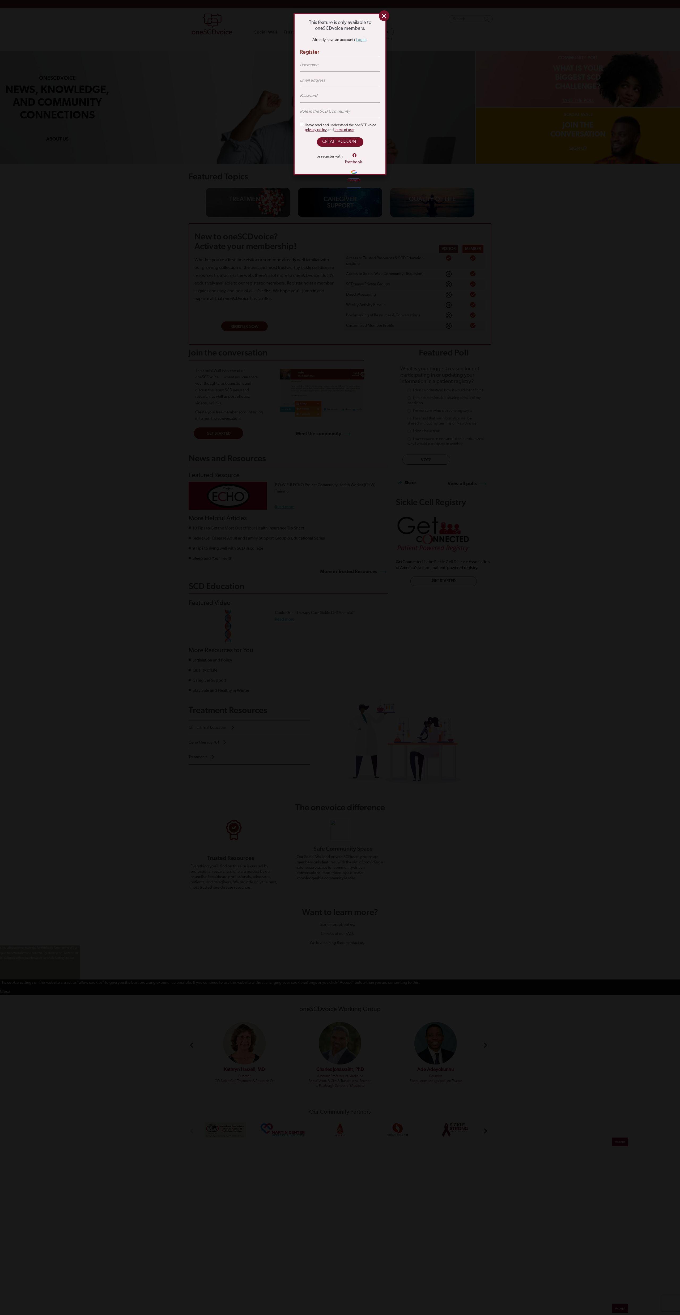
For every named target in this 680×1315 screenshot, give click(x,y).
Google (354, 180)
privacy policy (316, 130)
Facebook (353, 162)
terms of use (344, 130)
